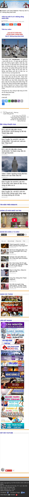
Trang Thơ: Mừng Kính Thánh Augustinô (17, 278)
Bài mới (3, 241)
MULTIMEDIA (14, 10)
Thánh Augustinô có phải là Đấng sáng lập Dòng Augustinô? (18, 245)
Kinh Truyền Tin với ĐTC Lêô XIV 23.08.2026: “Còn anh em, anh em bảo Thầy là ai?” (13, 141)
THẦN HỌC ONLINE (13, 21)
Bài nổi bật (11, 241)
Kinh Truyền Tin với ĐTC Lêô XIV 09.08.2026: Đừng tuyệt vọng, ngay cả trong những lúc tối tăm (14, 193)
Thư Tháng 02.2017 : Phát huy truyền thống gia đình (10, 112)
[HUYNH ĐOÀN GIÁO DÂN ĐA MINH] (14, 4)
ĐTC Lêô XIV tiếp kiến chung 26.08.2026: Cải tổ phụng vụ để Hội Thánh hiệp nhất (14, 131)
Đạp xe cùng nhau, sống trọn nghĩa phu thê (17, 270)
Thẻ (24, 241)
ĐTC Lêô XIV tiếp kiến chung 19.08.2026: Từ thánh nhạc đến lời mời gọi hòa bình (14, 151)
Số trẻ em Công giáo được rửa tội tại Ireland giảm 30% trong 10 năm (18, 251)
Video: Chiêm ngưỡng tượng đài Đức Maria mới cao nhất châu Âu (14, 174)
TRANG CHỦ (5, 10)
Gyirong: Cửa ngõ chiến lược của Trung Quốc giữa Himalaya (18, 257)
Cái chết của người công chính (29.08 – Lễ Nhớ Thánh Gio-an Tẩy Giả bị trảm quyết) (18, 285)
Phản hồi (18, 241)
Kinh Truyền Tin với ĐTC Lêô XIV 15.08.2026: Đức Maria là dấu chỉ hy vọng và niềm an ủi (14, 183)
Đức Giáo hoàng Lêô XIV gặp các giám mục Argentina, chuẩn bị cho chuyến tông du (18, 264)
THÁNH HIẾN (21, 21)
